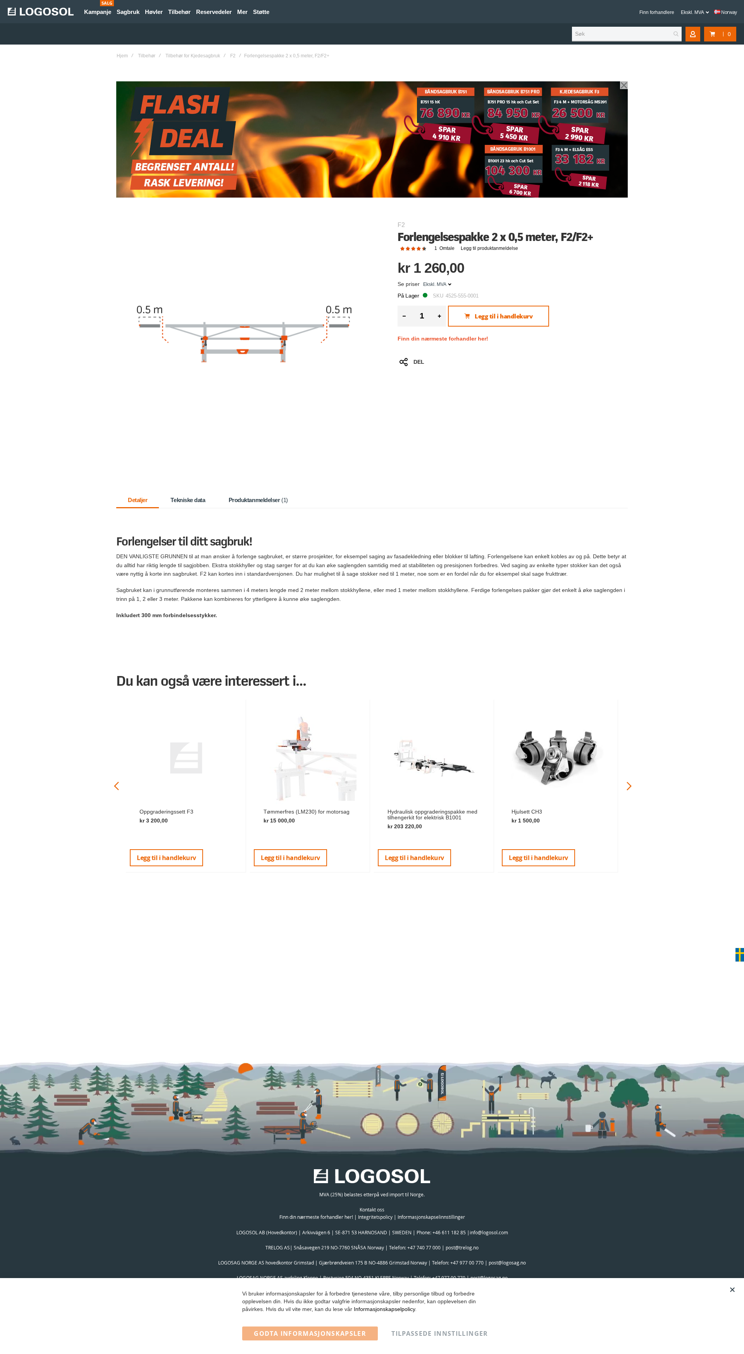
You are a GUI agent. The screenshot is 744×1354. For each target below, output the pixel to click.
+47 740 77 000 (424, 1247)
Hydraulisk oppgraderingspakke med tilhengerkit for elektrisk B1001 (432, 815)
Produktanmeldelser (257, 500)
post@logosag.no (507, 1262)
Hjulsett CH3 (527, 812)
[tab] (137, 500)
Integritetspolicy (375, 1217)
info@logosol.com (489, 1232)
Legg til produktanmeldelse (489, 248)
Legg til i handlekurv (166, 857)
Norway (728, 12)
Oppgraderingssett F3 (166, 812)
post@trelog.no (462, 1247)
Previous (116, 786)
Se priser (409, 284)
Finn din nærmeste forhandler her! (443, 338)
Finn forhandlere (656, 12)
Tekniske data (187, 500)
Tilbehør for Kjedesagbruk (192, 55)
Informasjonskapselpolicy (384, 1309)
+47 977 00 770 (467, 1262)
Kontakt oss (372, 1209)
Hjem (122, 55)
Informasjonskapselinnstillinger (431, 1217)
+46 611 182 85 (449, 1232)
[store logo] (41, 11)
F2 (233, 55)
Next (629, 786)
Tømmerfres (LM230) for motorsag (307, 812)
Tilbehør (146, 55)
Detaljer (137, 500)
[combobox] (627, 34)
